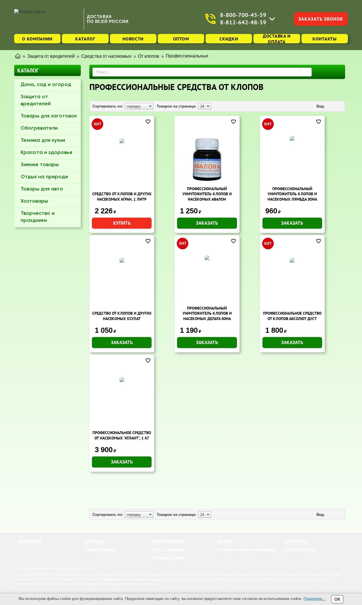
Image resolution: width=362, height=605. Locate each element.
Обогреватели (39, 128)
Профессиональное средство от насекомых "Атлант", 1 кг (121, 435)
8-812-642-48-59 (243, 22)
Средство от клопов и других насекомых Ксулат (122, 316)
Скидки (228, 39)
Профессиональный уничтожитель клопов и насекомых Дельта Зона (207, 313)
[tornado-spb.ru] (47, 19)
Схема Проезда (100, 549)
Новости (133, 39)
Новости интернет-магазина (246, 549)
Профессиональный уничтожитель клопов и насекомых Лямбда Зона (292, 194)
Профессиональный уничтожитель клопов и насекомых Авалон (207, 194)
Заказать (207, 223)
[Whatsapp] (288, 558)
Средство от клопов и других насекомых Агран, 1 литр (122, 196)
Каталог (85, 39)
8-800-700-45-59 (243, 15)
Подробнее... (314, 599)
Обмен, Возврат (167, 549)
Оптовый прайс (167, 557)
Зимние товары (40, 164)
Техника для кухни (43, 140)
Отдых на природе (44, 176)
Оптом (181, 39)
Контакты (325, 39)
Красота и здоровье (46, 152)
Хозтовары (34, 201)
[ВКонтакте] (302, 558)
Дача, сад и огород (46, 84)
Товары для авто (42, 189)
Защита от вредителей (36, 100)
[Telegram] (295, 558)
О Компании (37, 39)
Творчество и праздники (38, 217)
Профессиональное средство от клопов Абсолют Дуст (292, 316)
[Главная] (18, 55)
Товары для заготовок (49, 116)
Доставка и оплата (277, 38)
